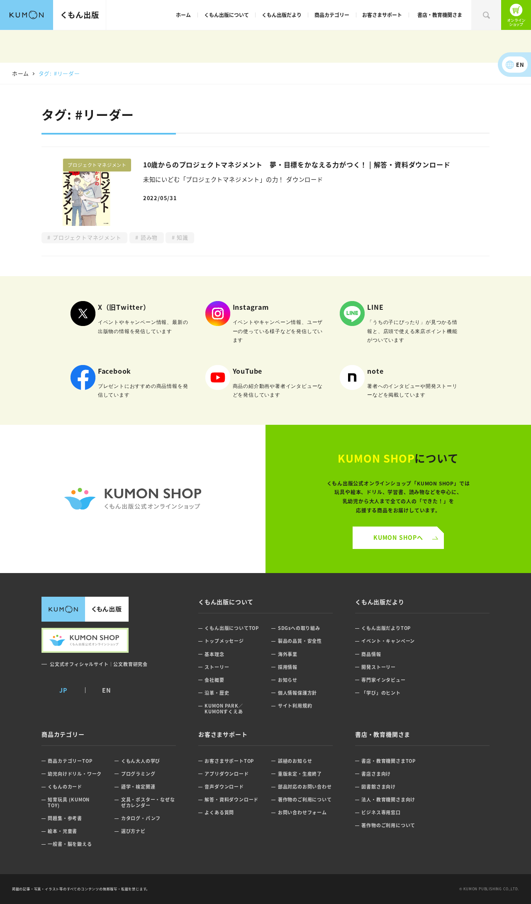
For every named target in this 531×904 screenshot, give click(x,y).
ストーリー (217, 667)
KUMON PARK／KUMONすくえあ (224, 709)
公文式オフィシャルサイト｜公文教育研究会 (99, 664)
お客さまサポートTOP (229, 761)
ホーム (183, 14)
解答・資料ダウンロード (231, 799)
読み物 (148, 237)
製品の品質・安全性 (300, 641)
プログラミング (138, 774)
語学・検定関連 (138, 787)
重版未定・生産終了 (300, 774)
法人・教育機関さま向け (388, 799)
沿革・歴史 (217, 693)
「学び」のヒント (380, 693)
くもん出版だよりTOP (386, 628)
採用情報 (287, 667)
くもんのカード (65, 787)
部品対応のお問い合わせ (305, 787)
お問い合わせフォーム (302, 812)
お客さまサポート (382, 14)
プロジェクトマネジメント (86, 237)
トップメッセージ (224, 641)
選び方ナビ (133, 831)
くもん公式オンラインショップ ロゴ (133, 499)
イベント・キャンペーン (388, 641)
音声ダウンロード (224, 787)
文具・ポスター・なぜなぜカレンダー (148, 802)
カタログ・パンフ (141, 818)
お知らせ (287, 680)
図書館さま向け (378, 787)
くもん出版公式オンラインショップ (516, 15)
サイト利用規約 (295, 706)
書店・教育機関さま (439, 14)
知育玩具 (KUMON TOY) (69, 802)
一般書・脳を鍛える (70, 844)
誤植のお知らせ (295, 761)
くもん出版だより (282, 14)
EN (520, 65)
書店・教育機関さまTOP (388, 761)
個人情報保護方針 (297, 693)
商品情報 (371, 654)
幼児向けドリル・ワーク (75, 774)
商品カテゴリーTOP (70, 761)
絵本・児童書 (62, 831)
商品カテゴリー (331, 14)
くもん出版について (226, 14)
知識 (181, 237)
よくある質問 (219, 812)
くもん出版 (79, 14)
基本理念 (214, 654)
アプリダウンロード (226, 774)
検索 (486, 15)
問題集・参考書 (65, 818)
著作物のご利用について (305, 799)
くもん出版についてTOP (232, 628)
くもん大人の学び (140, 761)
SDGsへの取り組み (299, 628)
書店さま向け (376, 774)
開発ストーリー (378, 667)
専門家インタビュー (383, 680)
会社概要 (214, 680)
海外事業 (287, 654)
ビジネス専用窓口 (380, 812)
